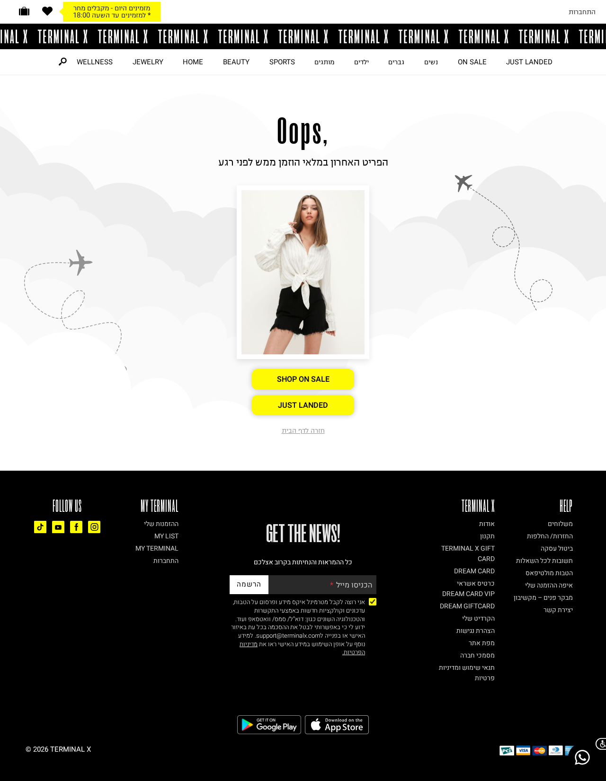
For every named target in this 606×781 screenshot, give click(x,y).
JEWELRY (148, 62)
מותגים (324, 62)
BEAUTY (236, 62)
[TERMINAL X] (303, 36)
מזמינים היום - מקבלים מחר (112, 8)
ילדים (361, 62)
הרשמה (249, 584)
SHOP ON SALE (303, 379)
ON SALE (472, 62)
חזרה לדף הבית (303, 430)
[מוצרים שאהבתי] (47, 11)
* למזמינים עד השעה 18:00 (111, 15)
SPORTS (282, 62)
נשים (431, 62)
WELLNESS (95, 62)
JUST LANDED (529, 62)
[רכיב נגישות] (599, 744)
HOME (193, 62)
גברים (396, 62)
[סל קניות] (24, 11)
